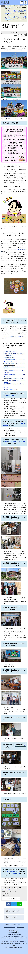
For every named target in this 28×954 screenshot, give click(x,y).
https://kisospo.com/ (12, 871)
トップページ (8, 5)
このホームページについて (9, 927)
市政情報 (22, 5)
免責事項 (20, 924)
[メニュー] (21, 2)
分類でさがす (16, 5)
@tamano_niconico (20, 746)
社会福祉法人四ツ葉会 (9, 357)
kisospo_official (16, 873)
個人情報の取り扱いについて (11, 924)
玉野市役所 (5, 2)
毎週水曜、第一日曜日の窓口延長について (10, 941)
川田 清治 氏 (7, 387)
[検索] (25, 2)
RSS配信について (20, 927)
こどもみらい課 (6, 889)
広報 (11, 7)
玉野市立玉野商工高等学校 (10, 351)
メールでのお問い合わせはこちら (12, 898)
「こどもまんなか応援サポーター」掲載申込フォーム (13, 336)
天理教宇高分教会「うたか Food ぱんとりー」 (14, 378)
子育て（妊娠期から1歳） (13, 17)
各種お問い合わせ (22, 941)
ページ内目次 (14, 32)
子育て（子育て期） (12, 11)
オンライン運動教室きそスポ (10, 389)
